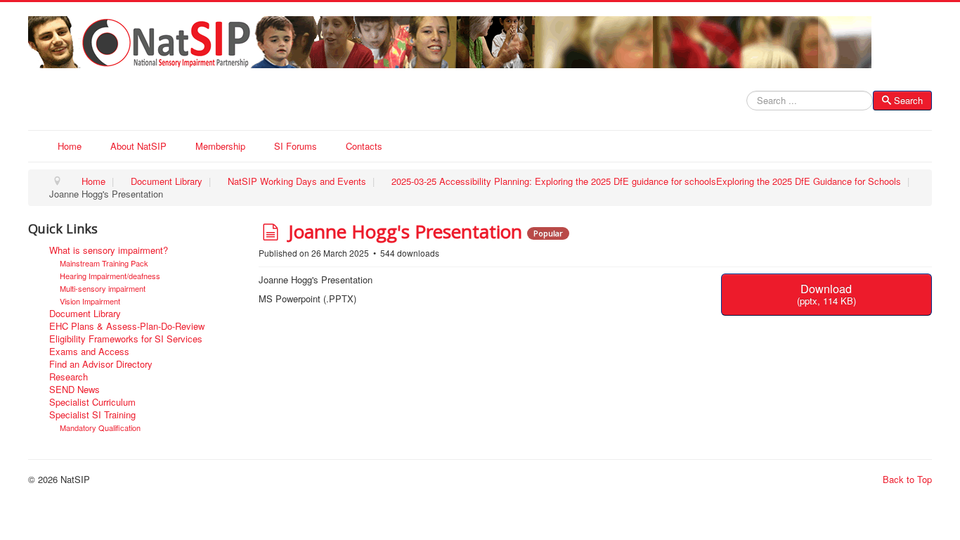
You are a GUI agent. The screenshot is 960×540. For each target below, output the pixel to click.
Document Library (85, 313)
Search (908, 100)
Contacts (364, 146)
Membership (220, 146)
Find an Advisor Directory (101, 364)
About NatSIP (138, 146)
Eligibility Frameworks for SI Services (125, 339)
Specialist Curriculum (92, 402)
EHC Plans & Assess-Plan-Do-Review (127, 326)
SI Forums (295, 146)
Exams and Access (89, 351)
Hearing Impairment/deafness (110, 275)
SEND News (74, 389)
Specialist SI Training (92, 415)
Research (68, 377)
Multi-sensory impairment (102, 288)
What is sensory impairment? (108, 250)
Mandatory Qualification (100, 427)
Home (70, 146)
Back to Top (907, 479)
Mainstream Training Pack (104, 263)
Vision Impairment (90, 301)
